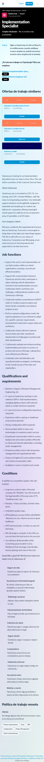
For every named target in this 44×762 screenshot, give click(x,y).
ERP (29, 724)
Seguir (22, 14)
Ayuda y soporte (11, 756)
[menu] (38, 3)
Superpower (31, 756)
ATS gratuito (22, 756)
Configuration (7, 729)
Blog (38, 758)
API (42, 758)
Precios (3, 756)
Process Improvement (10, 724)
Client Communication (10, 733)
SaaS (22, 724)
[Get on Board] (3, 3)
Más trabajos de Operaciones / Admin (14, 10)
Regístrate (29, 3)
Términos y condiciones (28, 758)
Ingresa (21, 3)
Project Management (22, 729)
